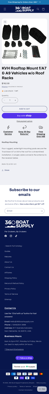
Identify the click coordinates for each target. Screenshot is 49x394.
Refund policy (41, 383)
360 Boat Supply (14, 383)
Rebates (8, 257)
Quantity (5, 95)
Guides (7, 251)
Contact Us (9, 267)
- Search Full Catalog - (14, 246)
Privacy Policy (10, 289)
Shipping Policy (11, 278)
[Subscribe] (41, 211)
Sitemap (8, 299)
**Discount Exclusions (14, 349)
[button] (4, 9)
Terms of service (25, 386)
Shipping (5, 86)
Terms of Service (11, 294)
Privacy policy (12, 386)
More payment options (24, 121)
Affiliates (8, 273)
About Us (8, 262)
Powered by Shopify (27, 383)
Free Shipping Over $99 (41, 134)
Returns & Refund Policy (14, 283)
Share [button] (7, 170)
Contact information (26, 390)
